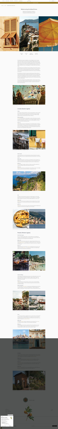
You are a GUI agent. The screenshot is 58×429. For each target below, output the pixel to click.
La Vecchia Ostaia (20, 362)
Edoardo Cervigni (31, 54)
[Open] (57, 2)
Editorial (2, 5)
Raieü (18, 164)
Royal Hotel (20, 367)
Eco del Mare (19, 118)
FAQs (52, 409)
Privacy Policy (7, 410)
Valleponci (24, 247)
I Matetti (18, 281)
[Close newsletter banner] (57, 424)
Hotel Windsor (24, 286)
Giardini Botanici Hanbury (33, 356)
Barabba (29, 246)
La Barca (19, 123)
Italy (26, 54)
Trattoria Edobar (19, 205)
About (52, 410)
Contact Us (7, 409)
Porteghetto (22, 321)
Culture (5, 5)
